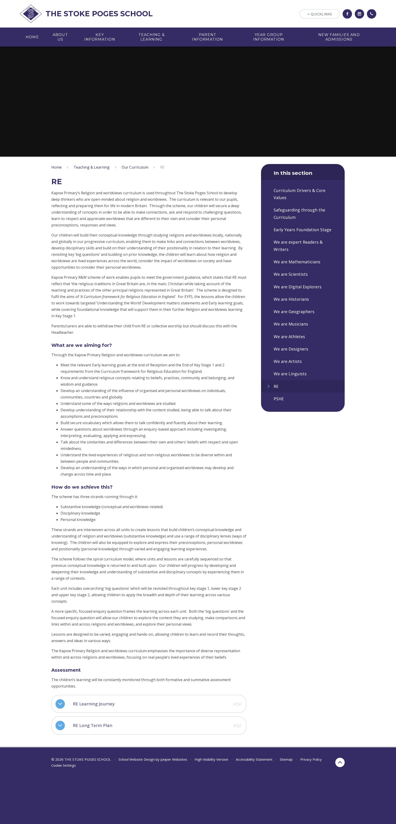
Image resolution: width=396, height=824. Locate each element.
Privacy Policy (311, 759)
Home (56, 167)
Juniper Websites (173, 759)
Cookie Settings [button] (63, 765)
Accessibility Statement (254, 759)
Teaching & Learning (92, 167)
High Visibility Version (211, 759)
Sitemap (286, 759)
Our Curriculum (135, 167)
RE (162, 167)
